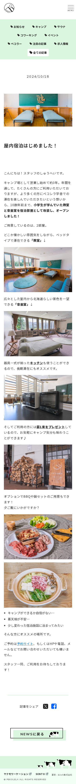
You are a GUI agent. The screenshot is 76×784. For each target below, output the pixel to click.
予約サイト (25, 643)
